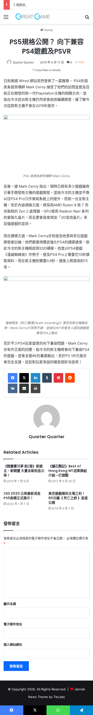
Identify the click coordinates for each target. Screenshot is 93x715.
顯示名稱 (10, 604)
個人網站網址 (13, 644)
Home (48, 30)
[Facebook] (12, 378)
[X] (24, 378)
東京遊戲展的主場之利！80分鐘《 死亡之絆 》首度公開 (68, 498)
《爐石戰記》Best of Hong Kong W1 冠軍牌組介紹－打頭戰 (67, 471)
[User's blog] (31, 17)
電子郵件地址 (13, 624)
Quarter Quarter (23, 62)
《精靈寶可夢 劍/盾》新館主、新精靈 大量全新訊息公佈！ (24, 471)
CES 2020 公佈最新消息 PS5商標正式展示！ (22, 495)
